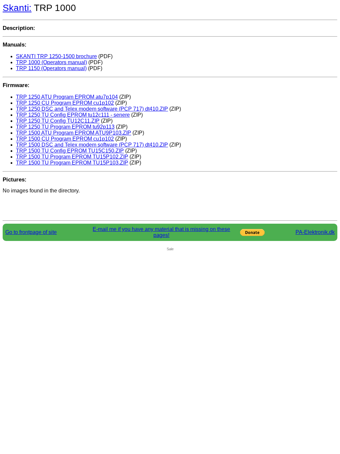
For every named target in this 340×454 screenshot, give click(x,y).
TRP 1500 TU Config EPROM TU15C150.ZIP (70, 151)
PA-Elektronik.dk (315, 232)
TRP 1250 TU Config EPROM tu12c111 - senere (73, 115)
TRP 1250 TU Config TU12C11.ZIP (58, 121)
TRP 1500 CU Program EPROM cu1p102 (65, 139)
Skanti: (17, 8)
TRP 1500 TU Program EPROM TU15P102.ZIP (72, 157)
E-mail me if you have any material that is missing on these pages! (161, 232)
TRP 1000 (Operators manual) (51, 62)
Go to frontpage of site (31, 232)
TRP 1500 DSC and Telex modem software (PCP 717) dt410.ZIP (92, 145)
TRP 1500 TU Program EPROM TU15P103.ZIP (72, 163)
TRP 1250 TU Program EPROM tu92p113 (65, 127)
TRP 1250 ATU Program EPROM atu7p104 (67, 97)
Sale (170, 249)
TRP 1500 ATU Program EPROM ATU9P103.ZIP (73, 133)
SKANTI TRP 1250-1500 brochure (56, 56)
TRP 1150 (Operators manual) (51, 68)
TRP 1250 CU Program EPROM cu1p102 (65, 103)
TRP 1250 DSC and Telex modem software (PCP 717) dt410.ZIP (92, 109)
